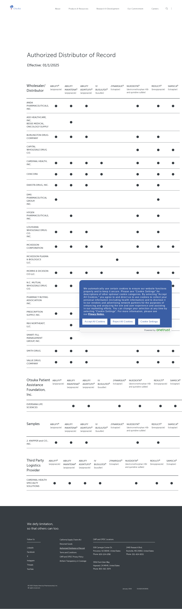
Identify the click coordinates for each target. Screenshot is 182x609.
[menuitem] (60, 10)
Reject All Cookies (123, 321)
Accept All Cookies (95, 321)
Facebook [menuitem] (31, 552)
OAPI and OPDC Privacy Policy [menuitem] (71, 557)
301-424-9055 (138, 554)
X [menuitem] (27, 556)
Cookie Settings (149, 321)
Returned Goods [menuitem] (66, 544)
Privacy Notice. (96, 314)
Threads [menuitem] (30, 565)
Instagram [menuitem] (31, 561)
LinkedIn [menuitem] (30, 548)
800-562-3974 (105, 569)
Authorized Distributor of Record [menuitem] (72, 548)
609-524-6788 (104, 554)
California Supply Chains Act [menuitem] (70, 540)
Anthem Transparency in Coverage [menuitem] (73, 561)
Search (167, 8)
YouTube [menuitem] (30, 569)
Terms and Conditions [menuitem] (68, 553)
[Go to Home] (15, 7)
